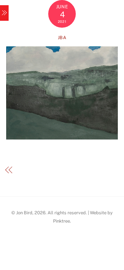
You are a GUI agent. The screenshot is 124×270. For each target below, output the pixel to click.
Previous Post (35, 170)
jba (62, 37)
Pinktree (61, 221)
